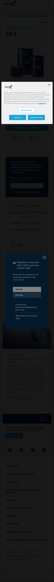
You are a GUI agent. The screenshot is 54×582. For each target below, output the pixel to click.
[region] (27, 103)
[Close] (49, 85)
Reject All (17, 117)
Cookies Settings (26, 110)
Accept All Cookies (36, 117)
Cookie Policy (42, 103)
